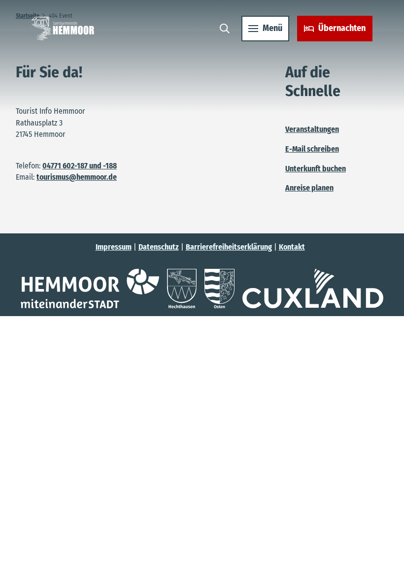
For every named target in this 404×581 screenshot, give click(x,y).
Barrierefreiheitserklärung (229, 247)
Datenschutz (158, 247)
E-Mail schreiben (312, 149)
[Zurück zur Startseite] (63, 28)
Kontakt (292, 247)
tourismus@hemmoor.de (76, 177)
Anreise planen (309, 188)
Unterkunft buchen (315, 168)
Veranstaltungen (312, 129)
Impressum (114, 247)
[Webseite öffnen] (90, 288)
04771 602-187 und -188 (79, 165)
